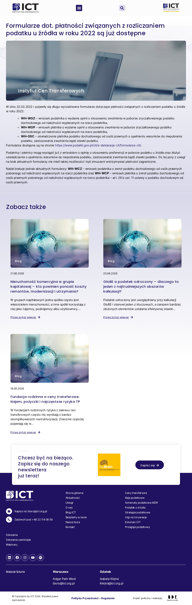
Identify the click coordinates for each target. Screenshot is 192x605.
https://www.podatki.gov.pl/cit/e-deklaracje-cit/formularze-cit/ (98, 145)
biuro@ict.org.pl (64, 583)
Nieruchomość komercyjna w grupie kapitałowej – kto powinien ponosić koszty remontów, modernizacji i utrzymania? (48, 286)
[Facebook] (17, 557)
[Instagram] (25, 557)
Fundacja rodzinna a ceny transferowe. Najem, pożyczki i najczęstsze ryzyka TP (45, 399)
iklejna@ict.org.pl (111, 583)
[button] (79, 8)
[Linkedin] (9, 557)
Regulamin (108, 598)
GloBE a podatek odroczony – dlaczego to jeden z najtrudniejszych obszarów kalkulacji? (141, 286)
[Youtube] (32, 557)
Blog (18, 261)
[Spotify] (40, 557)
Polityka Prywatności (85, 598)
